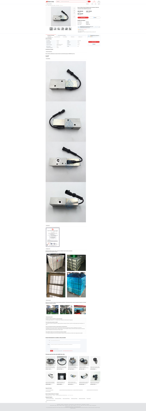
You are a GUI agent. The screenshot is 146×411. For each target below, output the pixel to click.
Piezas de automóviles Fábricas (50, 398)
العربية (77, 405)
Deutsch (72, 405)
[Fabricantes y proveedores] (50, 1)
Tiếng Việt (90, 405)
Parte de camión (89, 398)
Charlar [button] (95, 17)
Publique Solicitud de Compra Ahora (68, 350)
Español (58, 405)
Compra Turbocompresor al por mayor (50, 400)
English (55, 405)
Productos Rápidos (84, 404)
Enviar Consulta (83, 17)
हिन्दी (83, 405)
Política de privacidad (71, 404)
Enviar (51, 350)
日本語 (81, 405)
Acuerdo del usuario (66, 404)
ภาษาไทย (85, 405)
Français (63, 405)
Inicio (46, 5)
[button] (84, 37)
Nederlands (74, 405)
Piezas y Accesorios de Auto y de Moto (51, 5)
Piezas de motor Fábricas (58, 398)
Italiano (69, 405)
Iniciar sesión (79, 31)
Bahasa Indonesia (94, 405)
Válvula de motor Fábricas (74, 398)
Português (60, 405)
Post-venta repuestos (48, 391)
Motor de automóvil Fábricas (66, 398)
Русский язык (66, 405)
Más (46, 401)
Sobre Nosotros (58, 404)
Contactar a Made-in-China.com (77, 404)
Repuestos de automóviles (82, 398)
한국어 (79, 405)
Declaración (62, 404)
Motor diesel (61, 5)
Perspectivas (87, 404)
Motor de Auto (57, 5)
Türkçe (88, 405)
